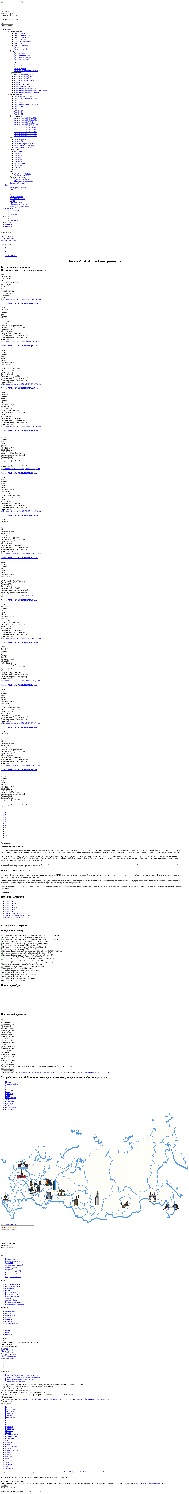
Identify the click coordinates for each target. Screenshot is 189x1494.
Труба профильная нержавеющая (17, 915)
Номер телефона (35, 1395)
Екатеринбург (10, 1098)
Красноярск (9, 1104)
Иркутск (8, 1105)
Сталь (3, 280)
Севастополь (10, 1456)
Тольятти (8, 1460)
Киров (7, 1425)
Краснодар (9, 1090)
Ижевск (8, 1419)
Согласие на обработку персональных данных (22, 1377)
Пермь (7, 1096)
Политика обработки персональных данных (21, 1375)
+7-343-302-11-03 (7, 238)
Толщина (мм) (6, 285)
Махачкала (9, 1431)
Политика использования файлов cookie (20, 1379)
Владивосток (10, 1109)
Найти (4, 291)
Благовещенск (10, 1107)
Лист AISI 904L (11, 911)
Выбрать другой (7, 25)
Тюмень (8, 1100)
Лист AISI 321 (10, 903)
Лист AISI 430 (10, 905)
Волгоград (9, 1413)
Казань (7, 1092)
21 (6, 835)
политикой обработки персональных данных (92, 1073)
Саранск (8, 1452)
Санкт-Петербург (11, 1084)
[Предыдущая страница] (5, 810)
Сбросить (11, 291)
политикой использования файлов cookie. (151, 1483)
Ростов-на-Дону (11, 1446)
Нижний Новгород (12, 1435)
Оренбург (8, 1442)
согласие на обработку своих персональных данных (42, 1073)
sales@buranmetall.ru (8, 240)
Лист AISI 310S (11, 909)
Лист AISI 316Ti (11, 907)
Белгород (8, 1407)
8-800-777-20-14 (7, 236)
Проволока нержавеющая (14, 917)
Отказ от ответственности (15, 1381)
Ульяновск (9, 1088)
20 (6, 833)
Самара (8, 1086)
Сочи (7, 1458)
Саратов (8, 1454)
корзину (38, 1491)
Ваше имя (4, 1395)
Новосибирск (10, 1102)
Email (65, 1395)
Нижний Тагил (11, 1437)
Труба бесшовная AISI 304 (15, 913)
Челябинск (9, 1094)
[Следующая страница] (5, 837)
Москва (8, 1082)
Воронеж (8, 1415)
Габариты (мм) (6, 276)
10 (6, 829)
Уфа (6, 1466)
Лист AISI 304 (10, 901)
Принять (4, 1485)
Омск (7, 1440)
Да (3, 23)
